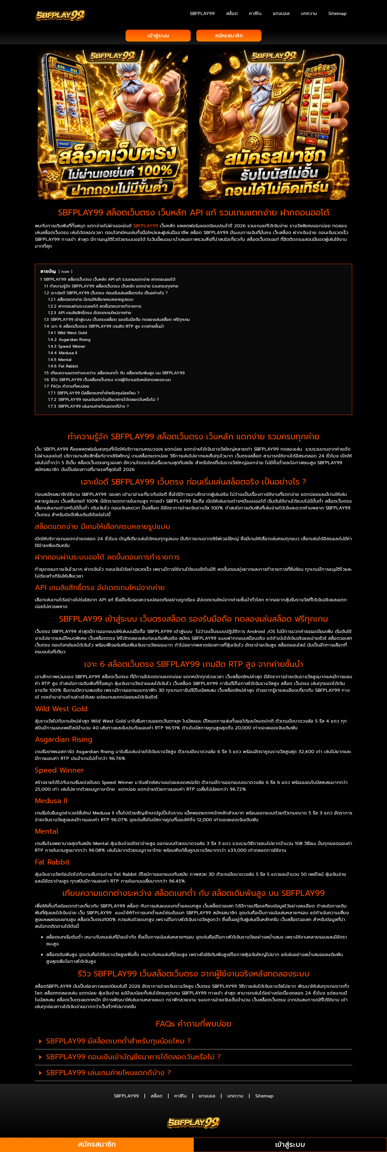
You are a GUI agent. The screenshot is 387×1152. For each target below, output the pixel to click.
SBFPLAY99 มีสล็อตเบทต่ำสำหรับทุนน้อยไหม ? (118, 1041)
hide (65, 271)
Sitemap (337, 13)
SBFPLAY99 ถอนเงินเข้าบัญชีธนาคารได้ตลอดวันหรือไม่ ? (133, 1057)
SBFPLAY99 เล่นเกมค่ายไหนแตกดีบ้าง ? (108, 1072)
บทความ (309, 13)
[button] (193, 1041)
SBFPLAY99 (202, 13)
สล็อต (232, 13)
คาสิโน (255, 13)
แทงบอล (281, 13)
